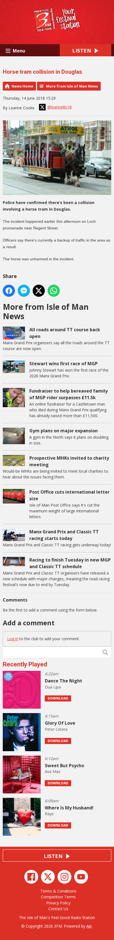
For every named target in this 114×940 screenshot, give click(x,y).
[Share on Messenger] (24, 291)
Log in (12, 638)
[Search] (106, 652)
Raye (49, 813)
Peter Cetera (56, 729)
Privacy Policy (58, 902)
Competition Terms (58, 896)
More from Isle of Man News (72, 86)
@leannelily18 (59, 107)
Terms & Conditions (58, 891)
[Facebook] (31, 877)
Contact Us (58, 908)
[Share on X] (39, 291)
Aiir (89, 926)
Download (58, 698)
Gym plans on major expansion (63, 431)
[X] (48, 877)
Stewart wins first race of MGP (63, 364)
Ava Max (52, 771)
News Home (22, 86)
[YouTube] (81, 877)
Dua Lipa (53, 687)
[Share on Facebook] (9, 291)
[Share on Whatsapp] (54, 291)
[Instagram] (64, 877)
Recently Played (25, 664)
